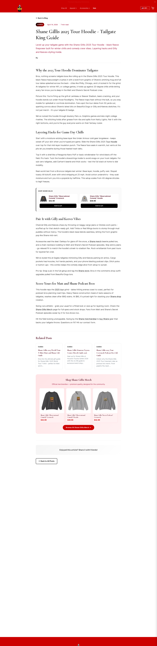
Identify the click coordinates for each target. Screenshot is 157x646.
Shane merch (96, 241)
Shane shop (115, 296)
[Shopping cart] (152, 8)
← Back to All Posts (46, 461)
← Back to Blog (42, 18)
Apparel (72, 8)
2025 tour (59, 289)
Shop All (64, 8)
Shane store (83, 271)
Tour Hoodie (111, 142)
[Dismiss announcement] (155, 2)
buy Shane (104, 319)
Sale (94, 8)
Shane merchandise (87, 319)
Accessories (84, 8)
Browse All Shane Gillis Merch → (78, 427)
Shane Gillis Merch (44, 309)
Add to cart (58, 206)
